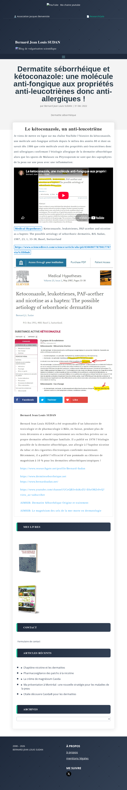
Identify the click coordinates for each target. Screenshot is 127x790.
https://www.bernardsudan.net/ (39, 481)
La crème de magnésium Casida (42, 679)
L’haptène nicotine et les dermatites (44, 667)
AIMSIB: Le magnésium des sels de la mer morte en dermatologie (60, 510)
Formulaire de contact (29, 641)
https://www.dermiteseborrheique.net (43, 476)
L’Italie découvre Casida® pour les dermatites (50, 694)
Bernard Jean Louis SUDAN (58, 105)
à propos (72, 752)
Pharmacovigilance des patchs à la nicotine (49, 673)
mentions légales (77, 758)
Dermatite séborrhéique (63, 115)
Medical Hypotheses (28, 228)
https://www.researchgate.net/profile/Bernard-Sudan (52, 468)
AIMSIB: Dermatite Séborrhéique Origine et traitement (54, 502)
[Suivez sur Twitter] (68, 773)
